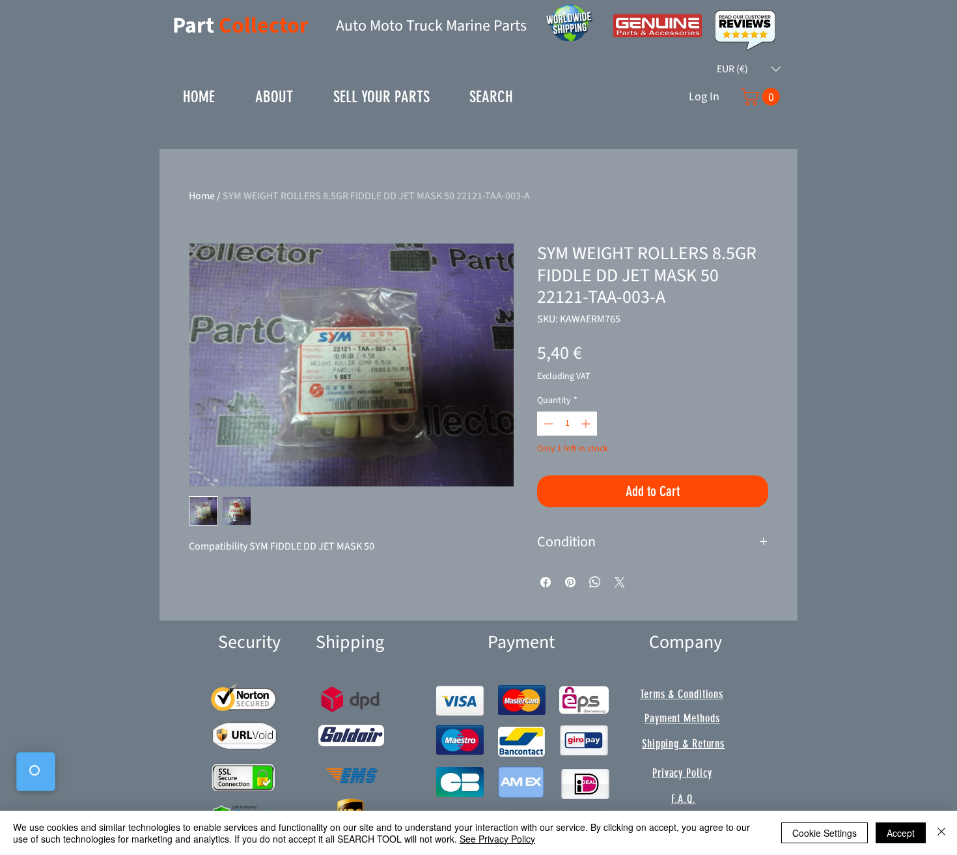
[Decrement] (547, 423)
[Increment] (587, 423)
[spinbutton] (567, 423)
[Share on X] (620, 582)
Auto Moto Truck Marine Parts (431, 25)
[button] (748, 69)
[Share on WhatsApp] (595, 582)
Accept (901, 832)
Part (196, 26)
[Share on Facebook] (545, 582)
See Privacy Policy (497, 838)
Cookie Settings (824, 832)
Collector (264, 26)
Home (202, 196)
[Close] (941, 833)
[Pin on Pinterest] (570, 582)
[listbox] (748, 69)
